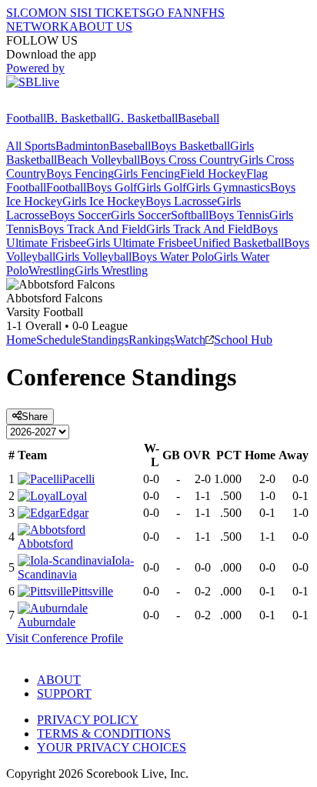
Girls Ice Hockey (103, 201)
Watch (190, 339)
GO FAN (169, 12)
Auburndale (46, 622)
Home (21, 339)
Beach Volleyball (98, 159)
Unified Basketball (238, 242)
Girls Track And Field (199, 228)
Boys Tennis (239, 215)
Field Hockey (213, 173)
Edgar (73, 512)
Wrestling (51, 270)
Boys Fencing (80, 173)
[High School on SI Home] (65, 104)
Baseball (198, 118)
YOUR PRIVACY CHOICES (111, 747)
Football (26, 118)
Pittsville (92, 591)
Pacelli (78, 478)
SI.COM (27, 12)
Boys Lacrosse (181, 201)
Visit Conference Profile (64, 638)
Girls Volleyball (93, 256)
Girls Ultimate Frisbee (139, 242)
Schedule (58, 339)
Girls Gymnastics (228, 187)
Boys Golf (111, 187)
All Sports (30, 145)
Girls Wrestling (111, 270)
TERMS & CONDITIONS (104, 733)
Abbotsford (45, 543)
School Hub (243, 339)
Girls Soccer (141, 215)
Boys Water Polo (173, 256)
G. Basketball (145, 118)
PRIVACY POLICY (87, 719)
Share (35, 416)
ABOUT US (100, 26)
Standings (104, 339)
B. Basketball (79, 118)
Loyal (72, 495)
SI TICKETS (113, 12)
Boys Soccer (80, 215)
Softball (190, 215)
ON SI (64, 12)
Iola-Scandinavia (76, 567)
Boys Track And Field (92, 228)
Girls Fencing (147, 173)
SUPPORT (64, 693)
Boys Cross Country (189, 159)
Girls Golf (161, 187)
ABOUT (59, 679)
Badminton (82, 145)
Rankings (151, 339)
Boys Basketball (190, 145)
